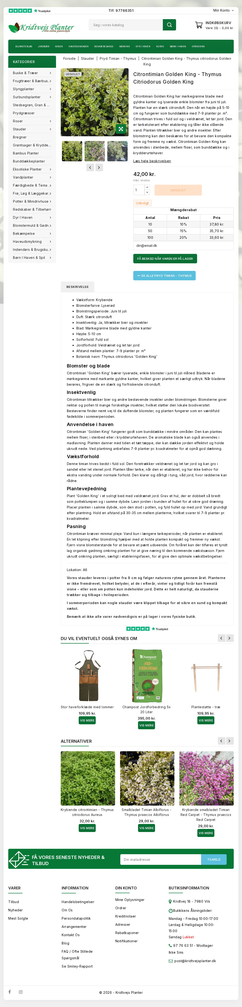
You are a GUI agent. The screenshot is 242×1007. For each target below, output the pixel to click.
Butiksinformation (189, 888)
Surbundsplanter (27, 97)
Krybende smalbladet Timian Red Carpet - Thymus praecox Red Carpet (206, 815)
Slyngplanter (23, 89)
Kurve (160, 46)
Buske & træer (25, 73)
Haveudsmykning (27, 241)
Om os (67, 910)
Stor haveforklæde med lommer (87, 707)
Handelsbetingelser (78, 902)
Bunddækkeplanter (29, 161)
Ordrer (120, 908)
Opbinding (198, 46)
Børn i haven (178, 46)
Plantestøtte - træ (205, 707)
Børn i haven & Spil (29, 258)
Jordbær (43, 46)
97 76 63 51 (182, 945)
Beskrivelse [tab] (77, 287)
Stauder (19, 129)
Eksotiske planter (27, 169)
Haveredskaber (79, 46)
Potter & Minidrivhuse (31, 201)
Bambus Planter (26, 153)
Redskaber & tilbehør (31, 209)
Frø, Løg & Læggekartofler (34, 193)
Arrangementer (74, 927)
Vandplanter (23, 177)
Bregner (20, 137)
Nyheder (15, 910)
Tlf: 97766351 (121, 11)
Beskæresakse (103, 46)
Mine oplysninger (130, 900)
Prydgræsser (24, 113)
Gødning (124, 46)
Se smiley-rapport (77, 966)
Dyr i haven (143, 46)
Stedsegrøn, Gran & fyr (32, 105)
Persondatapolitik (76, 918)
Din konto (126, 888)
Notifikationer (126, 941)
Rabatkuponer (127, 933)
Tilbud (13, 902)
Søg (169, 24)
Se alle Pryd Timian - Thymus (166, 275)
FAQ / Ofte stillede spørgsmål (77, 954)
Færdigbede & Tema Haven (34, 185)
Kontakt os (71, 935)
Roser (59, 46)
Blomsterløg (23, 46)
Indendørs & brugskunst (33, 249)
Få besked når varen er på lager (165, 258)
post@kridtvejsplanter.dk (195, 961)
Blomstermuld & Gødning (33, 225)
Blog (65, 943)
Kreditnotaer (125, 916)
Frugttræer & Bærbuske (32, 81)
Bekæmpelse (24, 233)
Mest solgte (18, 918)
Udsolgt (178, 190)
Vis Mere (87, 720)
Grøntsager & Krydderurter (34, 145)
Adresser (122, 924)
